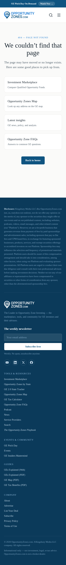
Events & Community (18, 440)
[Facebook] (31, 362)
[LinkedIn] (15, 362)
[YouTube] (7, 362)
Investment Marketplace (17, 379)
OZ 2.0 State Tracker (15, 389)
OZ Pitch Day (11, 445)
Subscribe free (33, 346)
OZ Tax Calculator (14, 399)
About (7, 500)
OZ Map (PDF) (11, 480)
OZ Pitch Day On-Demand (23, 3)
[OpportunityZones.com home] (19, 15)
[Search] (51, 15)
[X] (23, 362)
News (7, 415)
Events (8, 450)
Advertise (9, 506)
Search (8, 425)
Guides (9, 464)
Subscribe (9, 516)
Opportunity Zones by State (19, 384)
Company (9, 495)
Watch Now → (47, 4)
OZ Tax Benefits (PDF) (16, 485)
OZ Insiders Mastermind (17, 456)
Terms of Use (11, 526)
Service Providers (13, 420)
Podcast (8, 410)
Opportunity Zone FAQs (17, 404)
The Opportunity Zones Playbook (21, 430)
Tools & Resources (18, 373)
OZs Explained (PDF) (15, 475)
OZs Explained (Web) (15, 470)
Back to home (33, 165)
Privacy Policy (11, 521)
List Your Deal (11, 511)
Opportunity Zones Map (17, 394)
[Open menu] (59, 15)
